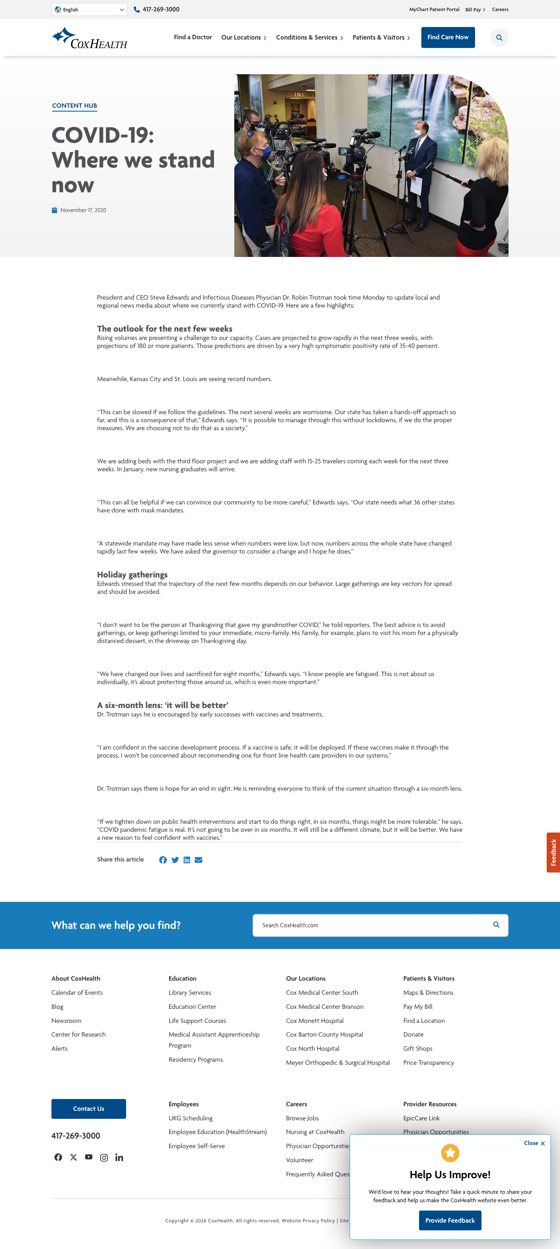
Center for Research (78, 1034)
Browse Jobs (302, 1118)
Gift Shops (417, 1049)
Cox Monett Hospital (315, 1021)
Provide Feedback (450, 1220)
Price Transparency (428, 1063)
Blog (57, 1007)
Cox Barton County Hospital (324, 1034)
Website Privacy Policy (309, 1221)
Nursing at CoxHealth (315, 1132)
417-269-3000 (161, 9)
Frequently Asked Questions (324, 1174)
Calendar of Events (77, 993)
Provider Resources (430, 1104)
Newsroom (66, 1021)
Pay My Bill (418, 1007)
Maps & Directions (428, 993)
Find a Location (424, 1021)
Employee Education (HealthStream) (218, 1132)
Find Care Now (448, 37)
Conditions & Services (307, 37)
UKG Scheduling (191, 1118)
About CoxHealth (75, 979)
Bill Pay (473, 9)
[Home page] (89, 37)
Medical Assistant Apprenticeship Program (214, 1040)
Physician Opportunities (319, 1146)
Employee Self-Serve (197, 1146)
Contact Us (88, 1109)
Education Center (192, 1007)
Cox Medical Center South (322, 993)
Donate (413, 1034)
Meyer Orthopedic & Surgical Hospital (338, 1063)
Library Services (190, 993)
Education (183, 979)
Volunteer (299, 1160)
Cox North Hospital (312, 1049)
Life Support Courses (197, 1021)
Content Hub (74, 106)
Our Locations (241, 37)
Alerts (59, 1049)
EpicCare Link (421, 1118)
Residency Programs (196, 1060)
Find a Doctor (193, 37)
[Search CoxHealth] (499, 38)
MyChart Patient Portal (435, 9)
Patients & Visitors (379, 37)
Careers (500, 9)
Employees (184, 1104)
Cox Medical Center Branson (324, 1007)
